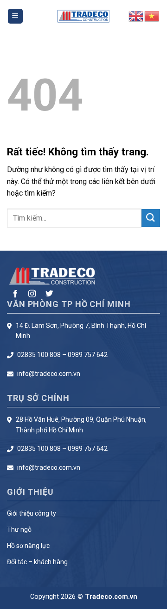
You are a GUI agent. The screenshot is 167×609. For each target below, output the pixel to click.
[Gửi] (150, 218)
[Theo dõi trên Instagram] (32, 294)
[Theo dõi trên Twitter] (49, 294)
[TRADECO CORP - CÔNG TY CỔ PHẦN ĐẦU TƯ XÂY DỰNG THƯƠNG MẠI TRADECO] (84, 16)
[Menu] (15, 16)
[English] (136, 15)
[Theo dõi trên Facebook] (15, 294)
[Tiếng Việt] (152, 15)
